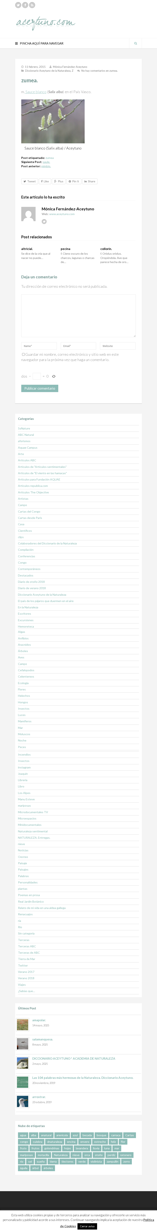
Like (46, 181)
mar (116, 1148)
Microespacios (27, 818)
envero (84, 1141)
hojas (67, 1148)
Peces (22, 747)
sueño (41, 1161)
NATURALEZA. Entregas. (34, 837)
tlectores (67, 1161)
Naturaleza (61, 1155)
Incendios (24, 754)
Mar (20, 727)
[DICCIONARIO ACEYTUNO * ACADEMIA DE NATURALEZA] (22, 1063)
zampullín (112, 1161)
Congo (22, 562)
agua (23, 1135)
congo (24, 1141)
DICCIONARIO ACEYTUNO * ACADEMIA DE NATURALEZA (73, 1058)
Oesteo (23, 856)
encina (71, 1141)
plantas (22, 888)
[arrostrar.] (22, 1101)
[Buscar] (135, 43)
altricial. (27, 249)
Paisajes (23, 869)
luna (107, 1148)
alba (33, 1135)
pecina (65, 249)
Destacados (25, 575)
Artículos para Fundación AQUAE (39, 479)
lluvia (96, 1148)
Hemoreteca (26, 626)
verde (82, 1161)
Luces (22, 715)
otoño (99, 1155)
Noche (22, 740)
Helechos (24, 695)
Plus (60, 181)
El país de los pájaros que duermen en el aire (46, 601)
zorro (126, 1161)
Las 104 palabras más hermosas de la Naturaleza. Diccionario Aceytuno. (82, 1077)
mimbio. (46, 166)
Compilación (26, 549)
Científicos (25, 530)
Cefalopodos (26, 670)
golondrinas (51, 1148)
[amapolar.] (22, 1024)
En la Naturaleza (28, 607)
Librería (22, 780)
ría (19, 920)
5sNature (24, 428)
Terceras (23, 940)
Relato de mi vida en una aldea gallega (42, 908)
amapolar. (39, 1020)
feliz (113, 1141)
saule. (46, 162)
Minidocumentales (29, 824)
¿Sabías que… (26, 991)
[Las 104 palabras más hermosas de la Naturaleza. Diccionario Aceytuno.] (22, 1082)
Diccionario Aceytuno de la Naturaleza (48, 70)
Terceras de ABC (29, 952)
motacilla (43, 1155)
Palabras (23, 876)
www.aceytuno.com (62, 214)
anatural (46, 1135)
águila (23, 1168)
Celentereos (26, 676)
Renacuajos (25, 914)
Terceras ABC (27, 946)
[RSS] (32, 5)
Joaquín (23, 773)
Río (20, 927)
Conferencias (26, 556)
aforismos (24, 441)
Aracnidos (24, 644)
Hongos (23, 702)
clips (21, 537)
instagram (24, 767)
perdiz (111, 1155)
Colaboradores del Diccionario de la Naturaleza (47, 543)
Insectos (23, 708)
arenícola (62, 1135)
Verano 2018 (26, 978)
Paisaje (22, 863)
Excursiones (26, 620)
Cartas (129, 1135)
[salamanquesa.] (22, 1043)
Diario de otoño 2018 (31, 581)
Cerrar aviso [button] (87, 1226)
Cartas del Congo (29, 511)
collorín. (106, 249)
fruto (23, 1148)
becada (87, 1135)
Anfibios (23, 638)
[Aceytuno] (45, 19)
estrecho (100, 1141)
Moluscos (24, 734)
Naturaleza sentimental (33, 831)
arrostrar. (39, 1097)
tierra (53, 1161)
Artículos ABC (27, 460)
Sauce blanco (35, 91)
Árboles (23, 651)
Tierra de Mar (26, 959)
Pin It (75, 181)
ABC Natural (26, 434)
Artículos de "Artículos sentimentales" (42, 466)
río (21, 1161)
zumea (50, 157)
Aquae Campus (27, 447)
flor (123, 1141)
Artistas (23, 498)
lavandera (82, 1148)
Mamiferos (24, 721)
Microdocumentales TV (33, 812)
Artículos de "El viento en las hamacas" (42, 473)
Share (91, 181)
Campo (22, 505)
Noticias (23, 850)
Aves (21, 657)
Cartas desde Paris (30, 518)
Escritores (24, 613)
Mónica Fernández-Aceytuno (70, 66)
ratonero (125, 1155)
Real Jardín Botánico (31, 901)
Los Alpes (24, 793)
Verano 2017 (26, 971)
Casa (21, 524)
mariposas (24, 805)
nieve (21, 844)
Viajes (22, 984)
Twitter (23, 965)
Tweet (31, 181)
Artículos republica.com (33, 485)
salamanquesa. (42, 1039)
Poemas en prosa (29, 895)
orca (87, 1155)
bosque (101, 1135)
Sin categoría (26, 933)
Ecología (23, 683)
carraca (115, 1135)
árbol (35, 1168)
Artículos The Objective (33, 492)
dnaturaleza (54, 1141)
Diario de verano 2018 (32, 588)
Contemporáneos (29, 569)
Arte (21, 454)
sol (30, 1161)
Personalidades (28, 882)
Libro (21, 786)
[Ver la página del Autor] (28, 214)
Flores (22, 689)
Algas (21, 631)
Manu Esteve (26, 799)
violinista (96, 1161)
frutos (35, 1148)
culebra (37, 1141)
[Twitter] (18, 5)
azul (75, 1135)
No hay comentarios (99, 70)
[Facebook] (25, 5)
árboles (48, 1168)
